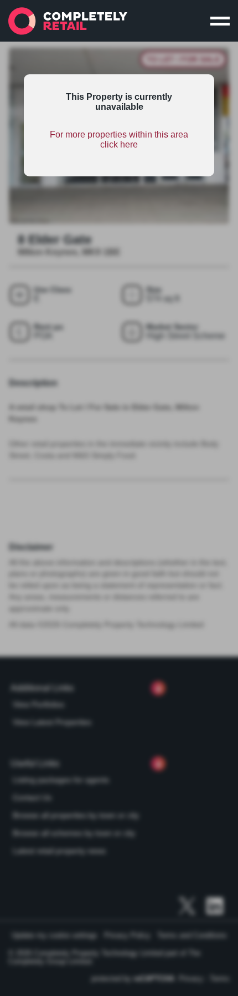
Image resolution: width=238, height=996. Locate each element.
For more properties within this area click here (119, 139)
